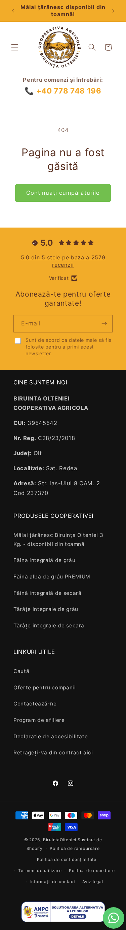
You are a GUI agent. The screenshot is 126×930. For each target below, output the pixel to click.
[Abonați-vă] (104, 323)
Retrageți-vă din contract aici (53, 752)
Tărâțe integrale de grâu (45, 609)
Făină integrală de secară (47, 593)
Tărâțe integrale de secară (48, 625)
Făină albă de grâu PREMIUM (51, 576)
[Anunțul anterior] (13, 10)
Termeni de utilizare (39, 870)
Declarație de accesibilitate (50, 736)
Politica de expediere (92, 870)
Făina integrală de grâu (44, 560)
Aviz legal (92, 881)
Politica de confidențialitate (66, 859)
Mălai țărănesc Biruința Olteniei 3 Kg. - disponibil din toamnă (58, 539)
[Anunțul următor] (113, 10)
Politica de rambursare (74, 848)
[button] (15, 47)
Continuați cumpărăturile (63, 192)
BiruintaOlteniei (59, 839)
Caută (21, 671)
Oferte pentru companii (44, 687)
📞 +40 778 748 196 (63, 90)
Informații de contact (52, 881)
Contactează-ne (34, 703)
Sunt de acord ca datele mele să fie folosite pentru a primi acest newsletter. (69, 346)
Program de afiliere (39, 720)
